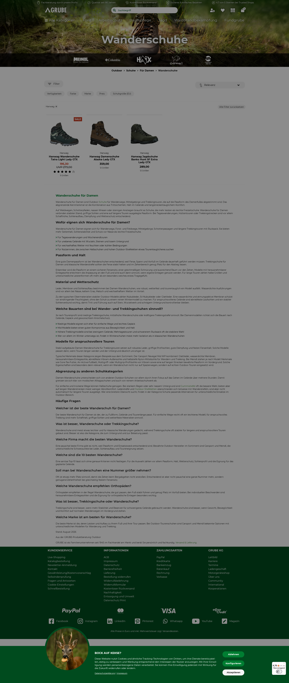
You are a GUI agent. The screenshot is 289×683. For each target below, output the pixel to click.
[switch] (279, 671)
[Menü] (284, 664)
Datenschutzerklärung (105, 673)
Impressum (122, 673)
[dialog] (144, 341)
